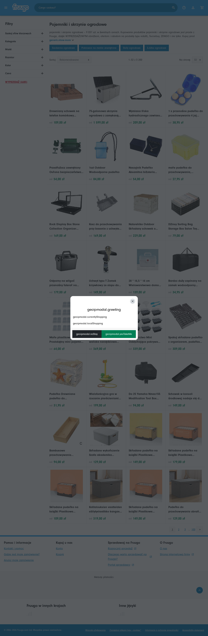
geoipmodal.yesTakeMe (118, 334)
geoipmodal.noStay (87, 334)
